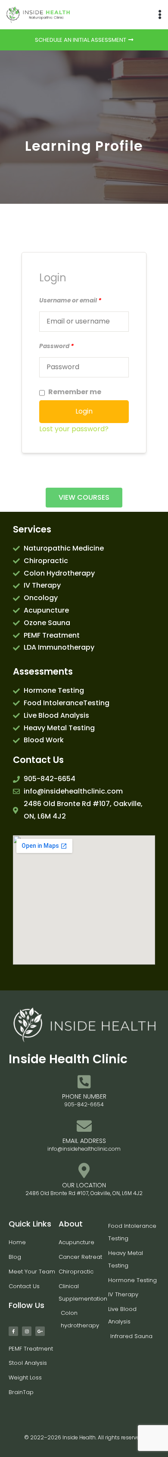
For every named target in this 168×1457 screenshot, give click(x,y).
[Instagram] (26, 1331)
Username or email (70, 300)
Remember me (74, 392)
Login (84, 411)
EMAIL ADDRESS (84, 1140)
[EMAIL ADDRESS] (84, 1125)
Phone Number (84, 1096)
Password (56, 346)
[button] (160, 15)
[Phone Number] (84, 1081)
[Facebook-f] (13, 1331)
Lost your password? (74, 429)
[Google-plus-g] (40, 1331)
